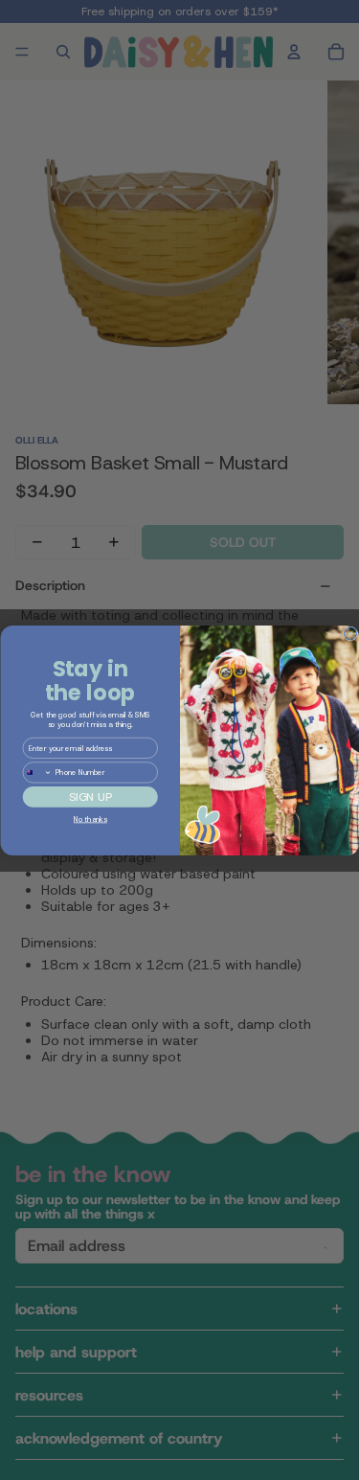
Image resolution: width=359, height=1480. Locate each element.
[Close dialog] (350, 632)
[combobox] (37, 772)
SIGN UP (89, 797)
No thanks (89, 819)
